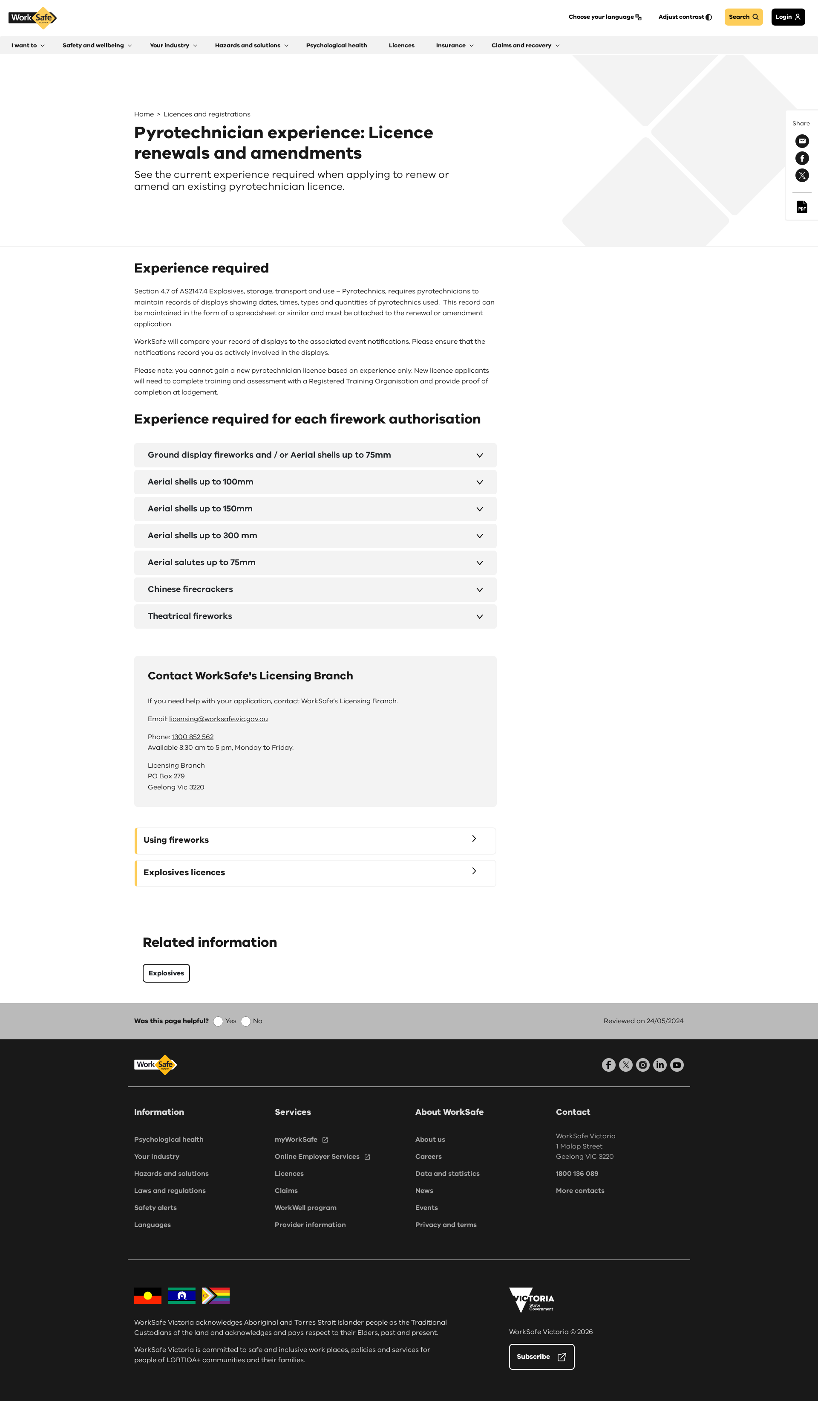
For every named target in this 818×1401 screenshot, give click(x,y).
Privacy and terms (446, 1225)
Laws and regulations (170, 1190)
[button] (28, 45)
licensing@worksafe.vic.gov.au (218, 719)
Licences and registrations (207, 114)
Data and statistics (447, 1173)
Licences (289, 1173)
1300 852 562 (192, 737)
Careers (428, 1156)
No (257, 1021)
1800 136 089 (577, 1173)
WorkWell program (306, 1207)
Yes (230, 1021)
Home (144, 114)
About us (430, 1139)
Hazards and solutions (171, 1173)
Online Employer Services (317, 1156)
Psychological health (169, 1139)
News (424, 1190)
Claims (286, 1190)
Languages (152, 1225)
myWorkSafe (296, 1139)
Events (426, 1207)
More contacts (580, 1190)
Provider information (310, 1225)
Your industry (156, 1156)
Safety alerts (155, 1207)
